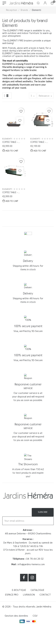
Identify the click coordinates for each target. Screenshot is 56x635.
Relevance (44, 95)
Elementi (7, 139)
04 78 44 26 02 (35, 558)
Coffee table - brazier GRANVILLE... (12, 192)
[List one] (4, 95)
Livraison (29, 594)
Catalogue (37, 589)
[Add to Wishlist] (19, 120)
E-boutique (19, 589)
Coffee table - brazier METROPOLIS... (14, 142)
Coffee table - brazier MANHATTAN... (38, 142)
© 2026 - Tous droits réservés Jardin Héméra (26, 606)
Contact (45, 594)
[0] (52, 3)
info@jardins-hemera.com (31, 564)
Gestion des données (16, 615)
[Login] (45, 3)
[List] (7, 95)
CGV (35, 615)
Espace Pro (11, 594)
